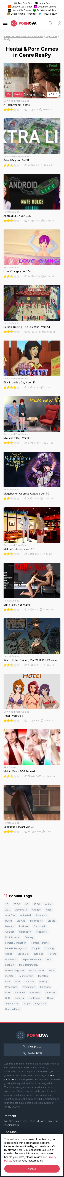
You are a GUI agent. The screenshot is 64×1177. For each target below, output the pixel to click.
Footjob (36, 948)
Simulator (50, 992)
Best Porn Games (47, 6)
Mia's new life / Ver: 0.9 (17, 438)
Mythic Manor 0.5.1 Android (19, 771)
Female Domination (15, 942)
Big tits (51, 920)
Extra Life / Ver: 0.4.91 (16, 160)
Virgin (26, 1003)
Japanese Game (32, 959)
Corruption (25, 931)
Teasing (19, 997)
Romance (45, 986)
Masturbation (36, 970)
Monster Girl (26, 975)
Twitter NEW (35, 1053)
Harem (52, 953)
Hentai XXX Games (21, 10)
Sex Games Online (46, 10)
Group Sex (23, 953)
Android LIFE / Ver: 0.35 (17, 215)
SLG (7, 997)
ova (28, 23)
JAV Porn (53, 1121)
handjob (38, 953)
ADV (7, 909)
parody (43, 981)
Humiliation (11, 959)
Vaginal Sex (11, 1003)
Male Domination (28, 964)
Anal (48, 909)
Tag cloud (51, 36)
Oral (17, 981)
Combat (9, 931)
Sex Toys (35, 992)
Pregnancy (11, 986)
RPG (7, 992)
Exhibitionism (12, 937)
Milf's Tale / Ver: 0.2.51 (17, 604)
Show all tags (12, 1009)
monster (9, 975)
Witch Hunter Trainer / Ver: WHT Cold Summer (31, 660)
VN (8, 94)
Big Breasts (36, 920)
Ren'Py (18, 94)
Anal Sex (10, 915)
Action (48, 904)
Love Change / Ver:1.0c (17, 271)
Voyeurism (41, 1003)
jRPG (48, 959)
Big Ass (21, 920)
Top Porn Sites (25, 3)
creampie (41, 931)
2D (6, 904)
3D (26, 904)
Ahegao (36, 909)
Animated (25, 915)
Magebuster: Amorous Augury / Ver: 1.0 (26, 493)
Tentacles (34, 997)
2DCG (17, 904)
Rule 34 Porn (37, 1121)
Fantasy (29, 937)
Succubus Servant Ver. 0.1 (19, 826)
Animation (41, 915)
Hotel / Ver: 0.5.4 (13, 715)
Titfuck (49, 997)
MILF (51, 970)
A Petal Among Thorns (17, 104)
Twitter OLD (35, 1046)
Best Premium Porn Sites (24, 13)
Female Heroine (40, 942)
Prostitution (29, 986)
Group (8, 953)
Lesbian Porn (11, 1124)
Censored (39, 926)
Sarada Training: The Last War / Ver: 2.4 (27, 326)
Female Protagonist (15, 948)
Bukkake (24, 926)
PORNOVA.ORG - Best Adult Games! (23, 36)
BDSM (8, 920)
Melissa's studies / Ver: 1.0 (19, 549)
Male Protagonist (14, 970)
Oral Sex (29, 981)
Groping (49, 948)
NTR (7, 981)
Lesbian (9, 964)
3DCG (36, 904)
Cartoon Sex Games (22, 6)
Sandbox (20, 992)
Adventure (21, 909)
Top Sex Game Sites (16, 1121)
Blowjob (9, 926)
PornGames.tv (49, 13)
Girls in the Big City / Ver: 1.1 (19, 382)
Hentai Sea (44, 3)
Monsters (43, 975)
